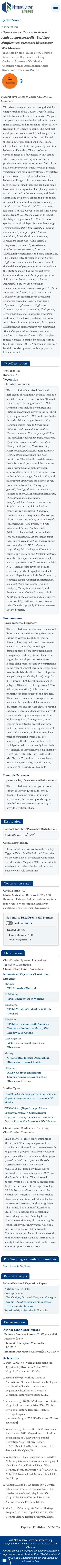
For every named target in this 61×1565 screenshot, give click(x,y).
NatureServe (30, 1543)
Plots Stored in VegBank (16, 1266)
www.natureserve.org (40, 1540)
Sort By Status (23, 923)
